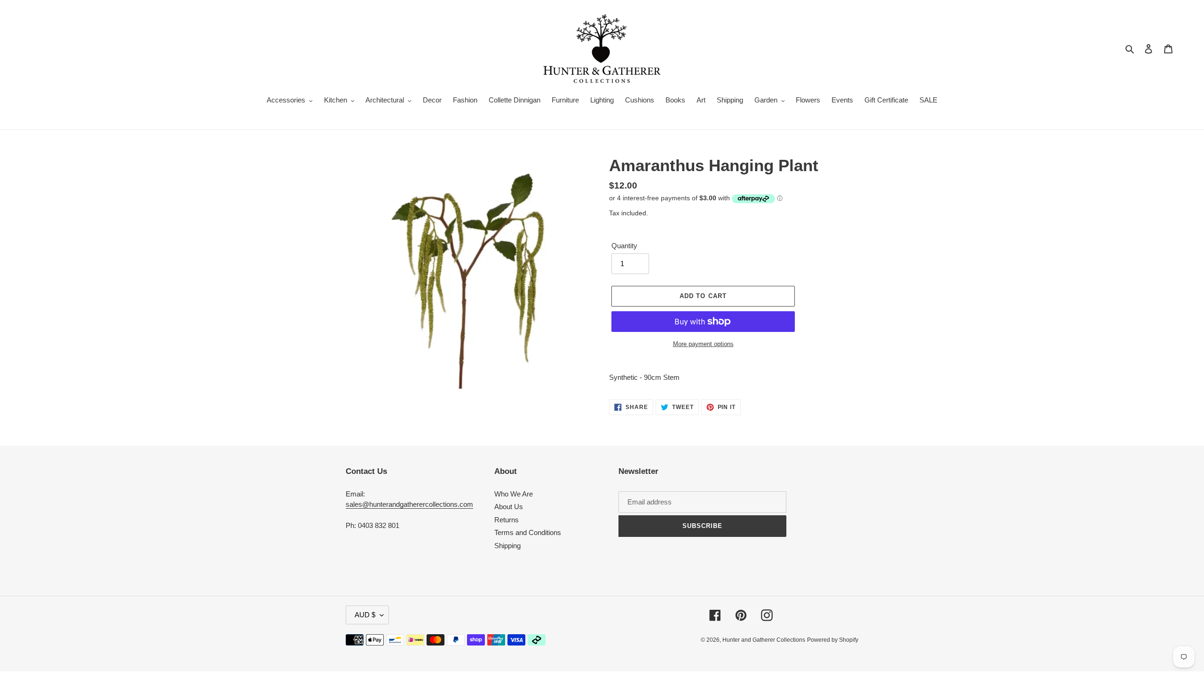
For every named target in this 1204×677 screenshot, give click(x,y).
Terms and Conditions (527, 532)
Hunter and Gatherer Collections (763, 640)
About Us (508, 507)
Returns (506, 520)
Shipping (507, 546)
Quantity (624, 246)
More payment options (703, 343)
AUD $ (365, 615)
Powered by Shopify (832, 640)
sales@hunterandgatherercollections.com (409, 504)
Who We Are (513, 494)
